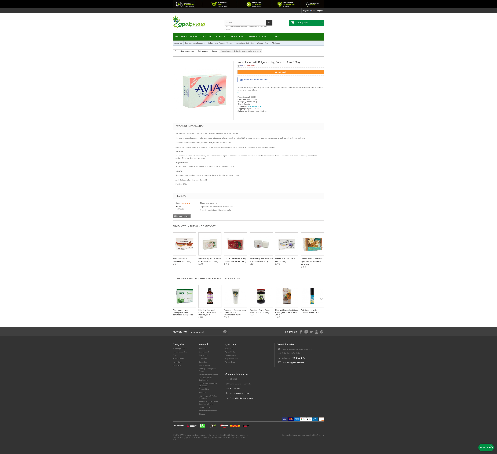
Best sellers (203, 355)
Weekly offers (262, 43)
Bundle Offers (257, 37)
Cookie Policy (204, 407)
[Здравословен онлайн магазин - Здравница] (197, 22)
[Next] (321, 247)
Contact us (203, 362)
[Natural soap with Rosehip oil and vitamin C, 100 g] (209, 243)
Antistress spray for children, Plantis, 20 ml (310, 311)
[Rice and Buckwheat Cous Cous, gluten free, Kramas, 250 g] (286, 296)
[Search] (269, 23)
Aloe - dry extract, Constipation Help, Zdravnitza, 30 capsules (183, 312)
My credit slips (230, 352)
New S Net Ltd (318, 435)
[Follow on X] (311, 331)
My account (230, 344)
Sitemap (202, 414)
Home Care (237, 37)
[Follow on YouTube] (316, 331)
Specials (202, 348)
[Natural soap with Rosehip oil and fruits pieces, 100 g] (235, 243)
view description (253, 106)
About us (178, 43)
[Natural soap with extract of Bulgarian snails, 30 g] (261, 243)
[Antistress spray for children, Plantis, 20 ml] (312, 296)
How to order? (204, 365)
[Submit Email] (225, 332)
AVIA (241, 66)
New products (204, 352)
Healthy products (186, 37)
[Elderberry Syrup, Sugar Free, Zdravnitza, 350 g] (261, 296)
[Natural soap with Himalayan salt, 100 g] (184, 243)
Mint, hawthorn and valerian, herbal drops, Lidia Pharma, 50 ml (209, 312)
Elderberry (177, 365)
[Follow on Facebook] (301, 331)
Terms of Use (204, 389)
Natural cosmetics (214, 37)
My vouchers (230, 362)
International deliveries (244, 43)
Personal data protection (208, 374)
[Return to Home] (175, 51)
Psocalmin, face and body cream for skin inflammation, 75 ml (235, 312)
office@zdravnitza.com (295, 363)
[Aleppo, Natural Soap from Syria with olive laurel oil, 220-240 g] (312, 243)
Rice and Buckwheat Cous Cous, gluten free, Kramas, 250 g (286, 312)
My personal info (231, 359)
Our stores (203, 359)
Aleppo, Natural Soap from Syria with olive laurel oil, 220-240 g (312, 261)
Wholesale (276, 43)
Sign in (320, 11)
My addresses (230, 355)
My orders (229, 348)
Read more (241, 93)
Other (275, 37)
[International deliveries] (248, 4)
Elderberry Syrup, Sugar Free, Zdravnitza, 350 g (260, 311)
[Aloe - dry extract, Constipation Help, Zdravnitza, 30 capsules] (184, 296)
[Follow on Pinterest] (321, 331)
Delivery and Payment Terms (220, 43)
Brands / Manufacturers (194, 43)
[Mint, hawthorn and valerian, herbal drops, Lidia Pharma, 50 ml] (209, 296)
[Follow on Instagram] (306, 331)
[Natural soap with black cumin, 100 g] (286, 243)
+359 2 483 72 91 (298, 358)
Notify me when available (255, 79)
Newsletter (180, 331)
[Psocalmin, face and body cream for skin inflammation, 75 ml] (235, 296)
